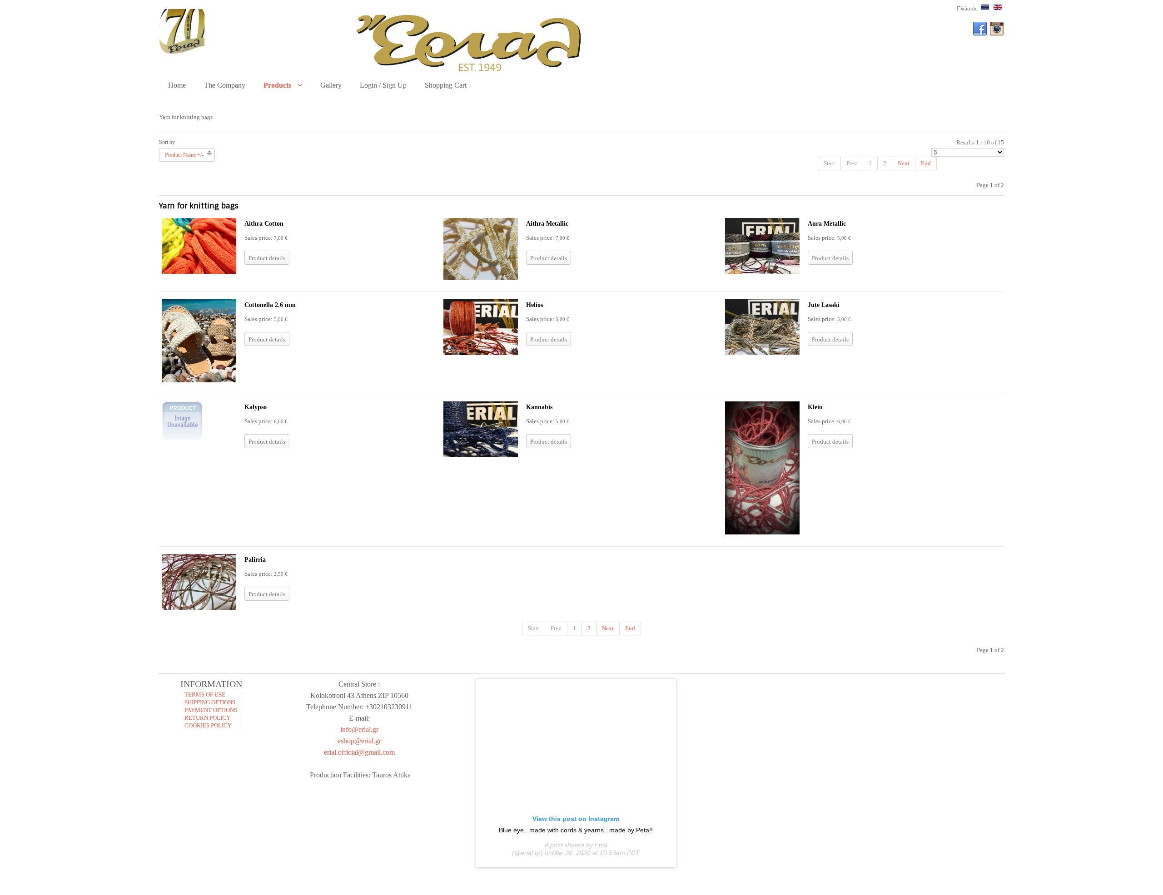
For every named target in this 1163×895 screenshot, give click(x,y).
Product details (267, 258)
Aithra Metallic (547, 223)
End (926, 163)
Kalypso (255, 407)
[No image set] (182, 438)
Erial (601, 845)
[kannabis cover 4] (480, 455)
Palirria (255, 559)
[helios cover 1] (480, 353)
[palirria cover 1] (199, 607)
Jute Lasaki (824, 305)
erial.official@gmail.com (359, 752)
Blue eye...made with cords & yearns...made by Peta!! (576, 830)
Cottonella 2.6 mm (270, 305)
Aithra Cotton (263, 223)
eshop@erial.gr (359, 741)
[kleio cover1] (762, 532)
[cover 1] (199, 380)
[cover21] (762, 271)
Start (829, 163)
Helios (534, 305)
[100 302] (480, 277)
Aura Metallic (827, 223)
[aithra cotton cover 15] (199, 271)
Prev (851, 163)
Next (904, 163)
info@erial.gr (359, 729)
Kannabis (539, 407)
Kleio (815, 407)
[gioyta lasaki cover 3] (762, 352)
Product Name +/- (184, 155)
